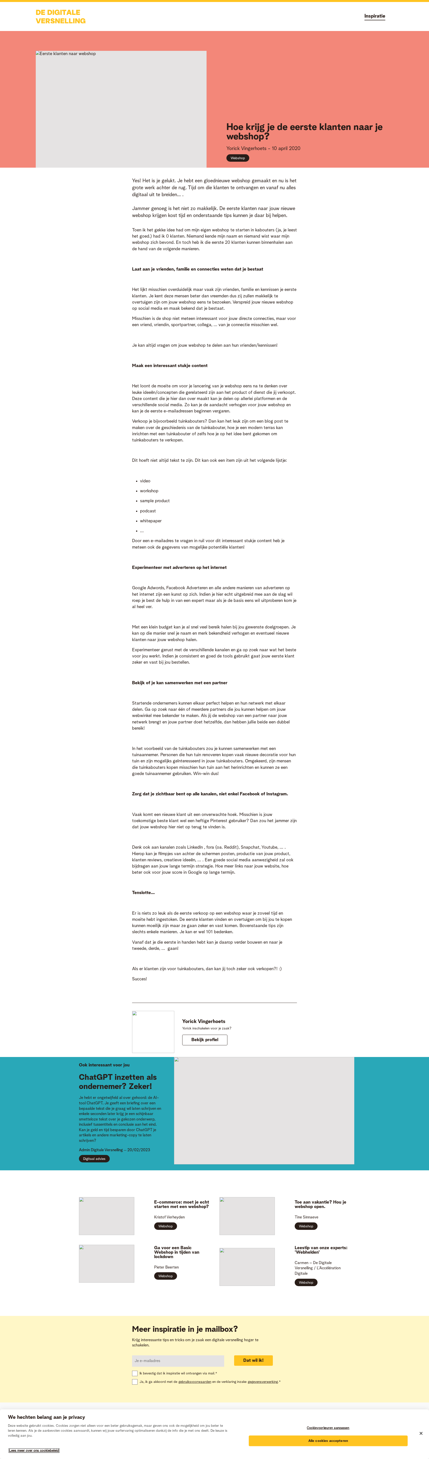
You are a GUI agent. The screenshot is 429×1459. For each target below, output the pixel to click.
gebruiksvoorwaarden (195, 1382)
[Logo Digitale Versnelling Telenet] (60, 17)
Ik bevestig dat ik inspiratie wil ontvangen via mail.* (178, 1373)
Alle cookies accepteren (328, 1441)
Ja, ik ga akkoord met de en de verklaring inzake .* (210, 1382)
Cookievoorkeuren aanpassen (328, 1428)
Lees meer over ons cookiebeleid (34, 1450)
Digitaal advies (94, 1159)
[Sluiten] (421, 1433)
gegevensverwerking (263, 1382)
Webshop (238, 158)
